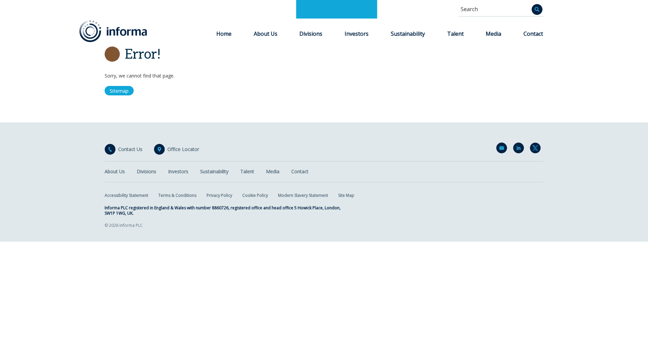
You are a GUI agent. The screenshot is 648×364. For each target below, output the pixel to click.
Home (224, 33)
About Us (265, 33)
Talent (455, 33)
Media (493, 33)
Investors (357, 33)
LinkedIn (519, 149)
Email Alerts (503, 149)
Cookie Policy (255, 195)
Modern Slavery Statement (303, 195)
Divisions (310, 33)
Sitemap (119, 90)
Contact (533, 33)
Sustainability (408, 33)
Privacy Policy (219, 195)
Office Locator (183, 149)
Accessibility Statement (126, 195)
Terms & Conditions (177, 195)
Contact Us (130, 149)
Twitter (536, 149)
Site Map (346, 195)
